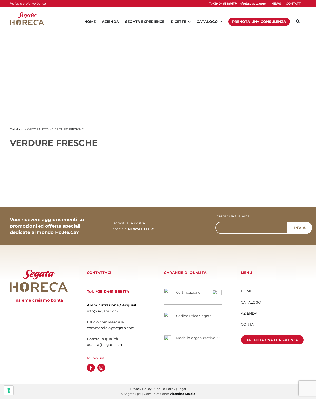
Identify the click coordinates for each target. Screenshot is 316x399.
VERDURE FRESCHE (68, 129)
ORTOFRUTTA (38, 129)
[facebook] (91, 368)
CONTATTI (250, 324)
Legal (182, 389)
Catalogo (17, 129)
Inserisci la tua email (233, 216)
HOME (246, 291)
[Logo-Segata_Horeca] (27, 14)
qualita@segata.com (105, 344)
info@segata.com (252, 3)
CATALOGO (251, 302)
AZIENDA (249, 313)
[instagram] (101, 368)
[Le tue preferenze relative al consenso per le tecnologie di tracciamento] (8, 390)
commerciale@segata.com (111, 328)
